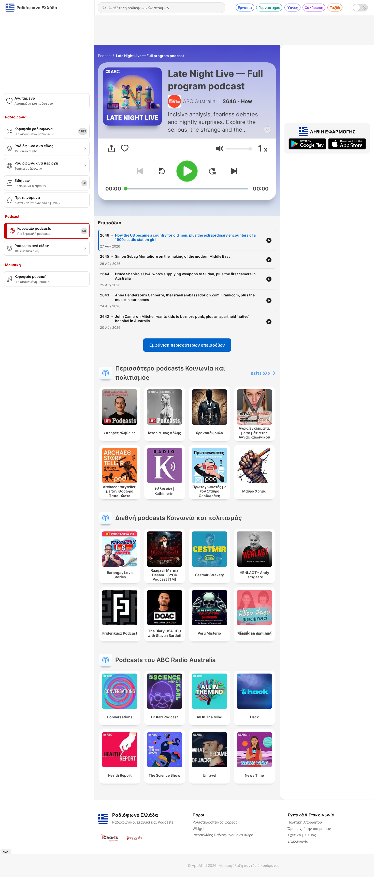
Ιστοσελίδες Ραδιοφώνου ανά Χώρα (223, 835)
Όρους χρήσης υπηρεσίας (309, 828)
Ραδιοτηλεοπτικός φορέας (215, 822)
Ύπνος (292, 7)
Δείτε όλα (260, 373)
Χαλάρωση (314, 7)
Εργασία (245, 7)
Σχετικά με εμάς (301, 835)
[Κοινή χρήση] (111, 148)
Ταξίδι (335, 7)
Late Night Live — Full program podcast (150, 55)
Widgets (199, 828)
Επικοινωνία (297, 841)
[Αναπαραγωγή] (187, 171)
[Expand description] (267, 129)
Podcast (105, 55)
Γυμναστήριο (269, 7)
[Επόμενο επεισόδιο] (232, 171)
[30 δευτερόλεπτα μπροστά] (212, 171)
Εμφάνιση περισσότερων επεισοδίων (187, 345)
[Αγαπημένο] (124, 148)
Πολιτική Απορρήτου (304, 822)
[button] (219, 148)
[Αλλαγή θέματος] (360, 7)
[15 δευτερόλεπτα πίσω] (161, 171)
